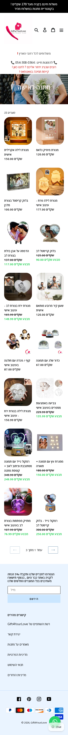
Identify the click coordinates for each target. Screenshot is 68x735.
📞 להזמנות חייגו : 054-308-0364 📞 (34, 62)
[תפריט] (61, 29)
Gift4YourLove (39, 722)
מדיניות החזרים (17, 675)
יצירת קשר (14, 634)
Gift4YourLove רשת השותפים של (29, 624)
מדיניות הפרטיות (17, 654)
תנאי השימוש (15, 665)
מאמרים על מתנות (18, 644)
